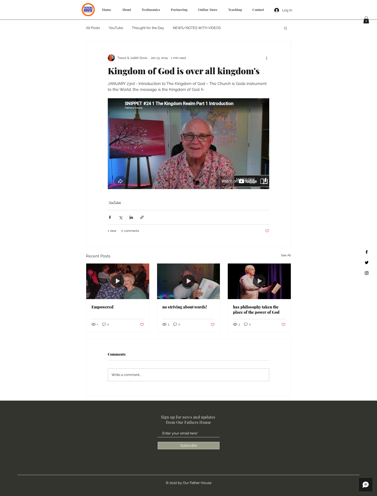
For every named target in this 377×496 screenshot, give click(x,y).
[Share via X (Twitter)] (120, 217)
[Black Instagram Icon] (366, 273)
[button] (366, 19)
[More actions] (266, 57)
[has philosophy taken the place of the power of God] (259, 281)
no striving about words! (184, 307)
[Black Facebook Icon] (366, 252)
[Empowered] (117, 281)
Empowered (102, 307)
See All (286, 255)
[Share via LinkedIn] (131, 217)
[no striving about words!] (188, 281)
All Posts (93, 28)
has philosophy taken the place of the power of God (256, 309)
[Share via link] (142, 217)
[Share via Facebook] (110, 217)
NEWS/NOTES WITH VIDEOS (197, 28)
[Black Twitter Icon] (366, 262)
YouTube (116, 28)
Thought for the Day (148, 28)
